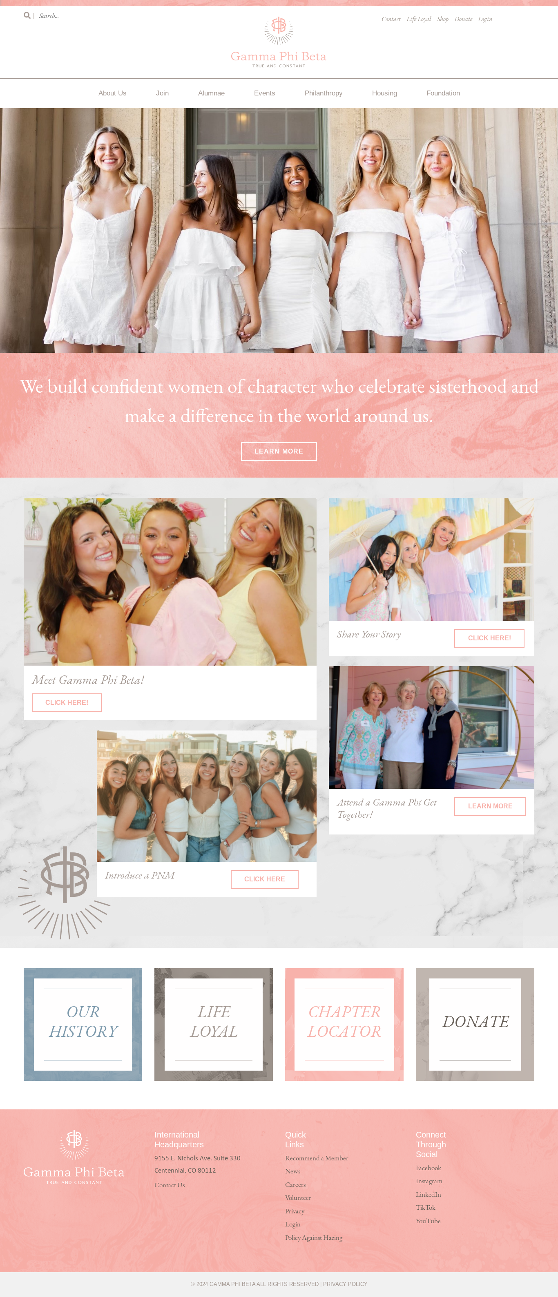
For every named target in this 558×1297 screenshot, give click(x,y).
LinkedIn (428, 1194)
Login (485, 19)
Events (264, 93)
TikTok (425, 1207)
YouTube (428, 1221)
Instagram (429, 1181)
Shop (443, 19)
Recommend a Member (316, 1158)
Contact (391, 19)
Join (162, 93)
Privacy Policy (345, 1284)
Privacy (294, 1211)
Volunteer (298, 1198)
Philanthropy (324, 93)
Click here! (66, 702)
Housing (384, 93)
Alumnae (211, 93)
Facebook (428, 1168)
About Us (112, 93)
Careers (295, 1185)
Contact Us (169, 1185)
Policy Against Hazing (313, 1238)
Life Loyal (418, 19)
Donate (463, 19)
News (292, 1171)
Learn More (279, 451)
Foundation (443, 93)
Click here (264, 879)
